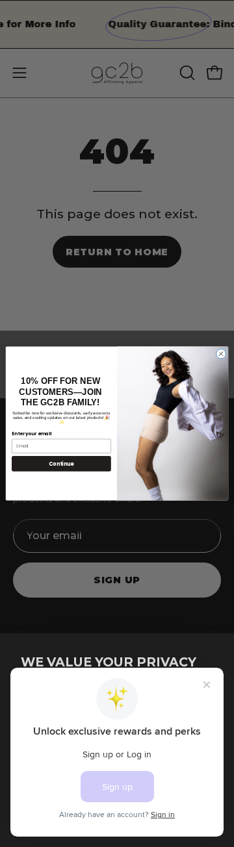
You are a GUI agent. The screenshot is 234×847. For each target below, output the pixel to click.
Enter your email (31, 433)
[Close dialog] (221, 354)
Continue (61, 463)
